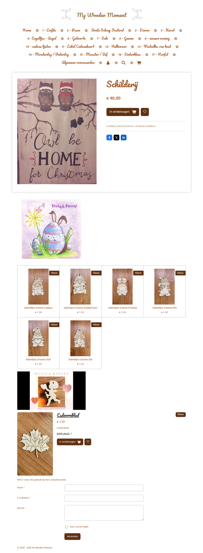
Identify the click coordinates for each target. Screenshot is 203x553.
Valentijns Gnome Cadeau (38, 307)
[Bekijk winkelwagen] (139, 63)
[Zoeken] (123, 63)
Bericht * (21, 508)
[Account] (108, 63)
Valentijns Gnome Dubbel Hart (80, 307)
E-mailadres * (24, 498)
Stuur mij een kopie (79, 527)
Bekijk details (63, 434)
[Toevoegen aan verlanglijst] (145, 112)
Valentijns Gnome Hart (38, 359)
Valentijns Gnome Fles (164, 307)
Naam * (21, 487)
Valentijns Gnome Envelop (122, 307)
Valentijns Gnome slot (80, 359)
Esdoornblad (68, 415)
